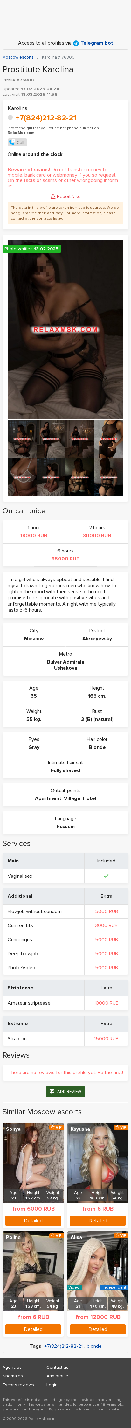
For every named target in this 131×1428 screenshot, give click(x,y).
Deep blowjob (23, 954)
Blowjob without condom (35, 911)
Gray (33, 747)
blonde (94, 1346)
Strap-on (17, 1039)
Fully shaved (65, 770)
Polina (13, 1237)
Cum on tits (20, 925)
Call (20, 142)
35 (34, 696)
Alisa (76, 1237)
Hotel (89, 798)
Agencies (12, 1367)
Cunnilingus (20, 940)
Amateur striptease (29, 1003)
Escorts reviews (18, 1385)
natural (103, 719)
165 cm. (97, 696)
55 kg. (33, 719)
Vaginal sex (20, 876)
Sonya (13, 1129)
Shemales (13, 1376)
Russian (66, 826)
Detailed (33, 1221)
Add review (69, 1091)
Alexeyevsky (97, 639)
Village (72, 798)
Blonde (97, 747)
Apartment (48, 798)
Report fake (69, 196)
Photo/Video (21, 968)
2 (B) (86, 719)
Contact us (57, 1367)
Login (52, 1385)
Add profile (57, 1376)
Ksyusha (80, 1129)
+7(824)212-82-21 (45, 118)
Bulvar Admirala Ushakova (65, 665)
